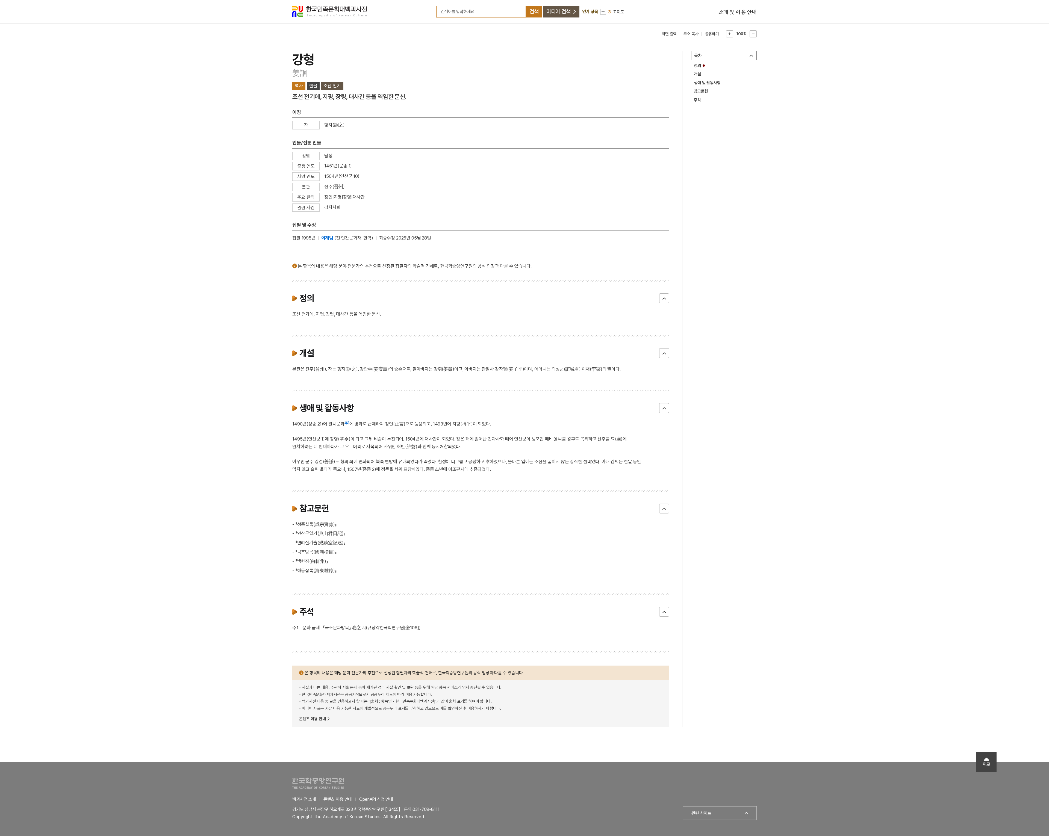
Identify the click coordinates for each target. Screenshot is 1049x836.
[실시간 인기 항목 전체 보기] (603, 11)
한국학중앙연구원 (318, 783)
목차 (698, 55)
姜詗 (299, 73)
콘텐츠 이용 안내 (312, 718)
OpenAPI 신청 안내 (376, 799)
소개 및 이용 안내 (737, 12)
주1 (346, 423)
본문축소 (753, 33)
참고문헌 (701, 91)
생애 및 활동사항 (707, 82)
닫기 (664, 298)
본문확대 (729, 33)
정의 (697, 65)
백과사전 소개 (304, 799)
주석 (697, 100)
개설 (697, 74)
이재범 (327, 238)
